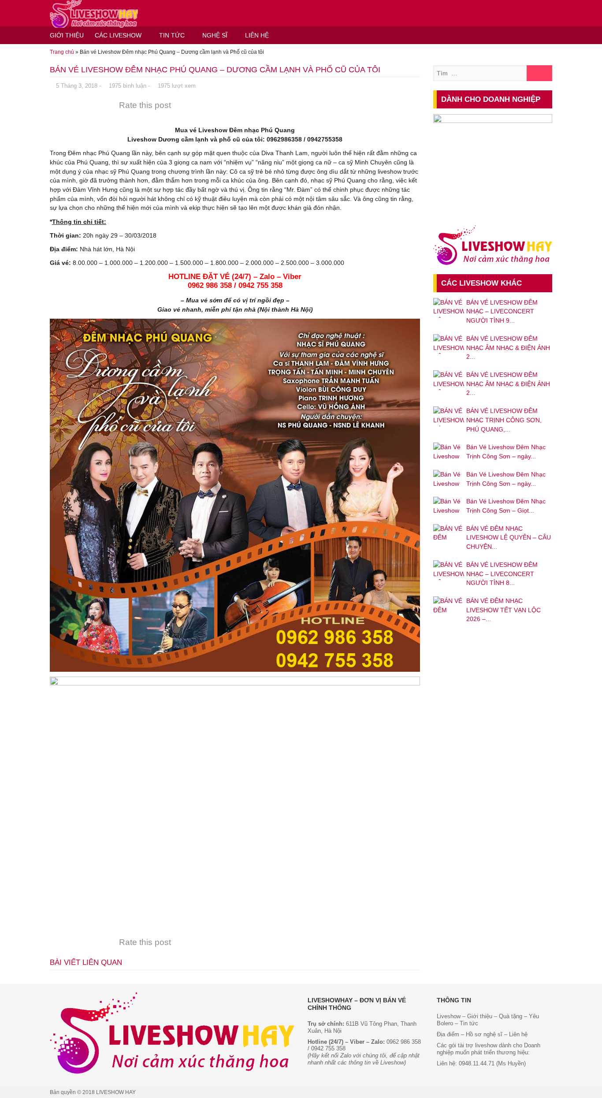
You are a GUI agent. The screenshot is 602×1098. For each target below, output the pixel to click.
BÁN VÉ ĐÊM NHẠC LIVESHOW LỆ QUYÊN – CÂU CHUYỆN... (508, 537)
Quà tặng (510, 1016)
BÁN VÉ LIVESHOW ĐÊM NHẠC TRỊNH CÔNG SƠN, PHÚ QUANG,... (504, 419)
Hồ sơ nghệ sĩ (484, 1034)
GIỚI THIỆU (67, 35)
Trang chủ (62, 52)
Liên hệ (518, 1034)
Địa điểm (448, 1034)
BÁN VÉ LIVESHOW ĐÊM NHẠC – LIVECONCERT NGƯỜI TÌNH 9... (502, 311)
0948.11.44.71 (476, 1063)
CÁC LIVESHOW (118, 35)
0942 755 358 (328, 1048)
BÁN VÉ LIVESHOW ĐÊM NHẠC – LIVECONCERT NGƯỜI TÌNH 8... (502, 573)
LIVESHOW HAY (116, 1092)
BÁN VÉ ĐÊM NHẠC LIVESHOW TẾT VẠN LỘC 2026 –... (503, 609)
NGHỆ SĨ (214, 35)
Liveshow (449, 1016)
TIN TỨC (172, 35)
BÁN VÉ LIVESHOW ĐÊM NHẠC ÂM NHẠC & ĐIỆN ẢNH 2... (508, 347)
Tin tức (469, 1023)
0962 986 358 (403, 1041)
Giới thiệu (478, 1016)
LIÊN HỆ (257, 35)
